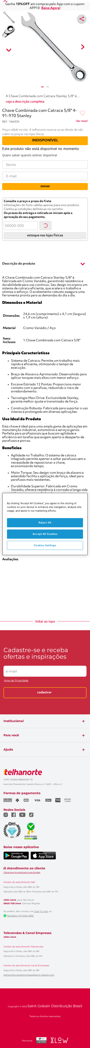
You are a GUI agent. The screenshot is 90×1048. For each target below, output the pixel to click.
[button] (45, 322)
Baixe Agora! (51, 6)
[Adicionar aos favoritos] (82, 99)
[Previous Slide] (4, 273)
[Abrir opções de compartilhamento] (81, 17)
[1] (42, 89)
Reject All (45, 522)
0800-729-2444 (12, 1010)
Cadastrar (44, 799)
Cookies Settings (45, 545)
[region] (45, 524)
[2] (47, 89)
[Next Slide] (86, 273)
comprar (19, 299)
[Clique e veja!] (82, 108)
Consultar (49, 211)
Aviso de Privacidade (16, 787)
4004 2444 (9, 1006)
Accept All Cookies (45, 533)
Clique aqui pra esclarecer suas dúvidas (21, 979)
